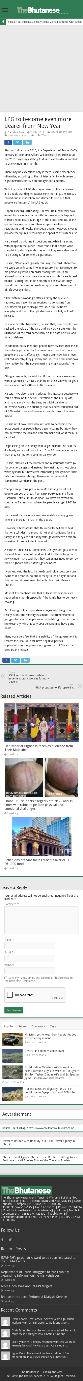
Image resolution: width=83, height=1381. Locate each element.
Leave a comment (18, 135)
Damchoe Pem (16, 132)
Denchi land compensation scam (44, 1050)
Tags (53, 1026)
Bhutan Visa (41, 1160)
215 (44, 1055)
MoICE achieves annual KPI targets (26, 1286)
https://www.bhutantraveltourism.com (51, 1127)
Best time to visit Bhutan (17, 1160)
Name (9, 939)
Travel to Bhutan (59, 1160)
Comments (38, 1026)
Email (8, 952)
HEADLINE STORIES (61, 132)
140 (44, 1096)
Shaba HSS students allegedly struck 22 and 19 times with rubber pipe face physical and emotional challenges (38, 805)
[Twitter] (11, 1239)
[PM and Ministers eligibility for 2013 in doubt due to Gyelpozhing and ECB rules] (12, 1094)
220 (44, 1042)
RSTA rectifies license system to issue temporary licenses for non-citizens (28, 677)
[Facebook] (4, 1239)
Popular (8, 1026)
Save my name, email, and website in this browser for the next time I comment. (39, 979)
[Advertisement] (41, 68)
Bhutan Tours (38, 1157)
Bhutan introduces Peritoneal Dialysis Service (34, 1297)
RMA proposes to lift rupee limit (55, 686)
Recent (22, 1026)
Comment (11, 904)
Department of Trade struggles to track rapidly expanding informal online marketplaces (35, 1273)
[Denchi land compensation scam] (12, 1056)
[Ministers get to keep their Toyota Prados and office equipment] (12, 1039)
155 (22, 1082)
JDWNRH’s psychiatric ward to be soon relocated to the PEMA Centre (38, 1259)
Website (9, 965)
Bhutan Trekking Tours (62, 1157)
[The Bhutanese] (41, 9)
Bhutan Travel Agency (16, 1157)
